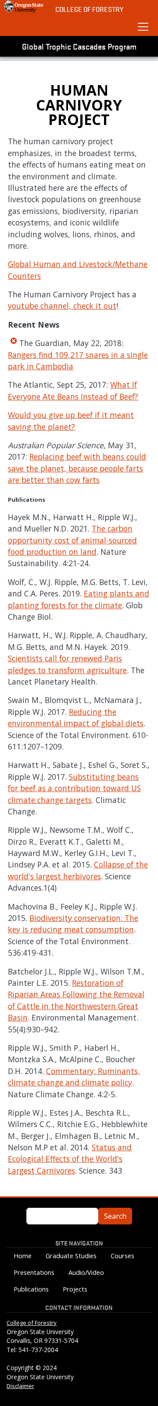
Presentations (34, 1272)
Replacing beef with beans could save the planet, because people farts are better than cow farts (77, 468)
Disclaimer (20, 1386)
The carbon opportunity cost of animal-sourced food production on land (72, 540)
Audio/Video (86, 1272)
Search (115, 1216)
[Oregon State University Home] (24, 6)
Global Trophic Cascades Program (79, 46)
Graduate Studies (71, 1256)
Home (23, 1256)
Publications (31, 1289)
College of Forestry (89, 9)
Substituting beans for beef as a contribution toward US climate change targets (74, 788)
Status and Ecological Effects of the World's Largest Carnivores (70, 1159)
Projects (75, 1289)
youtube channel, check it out (62, 305)
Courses (122, 1256)
